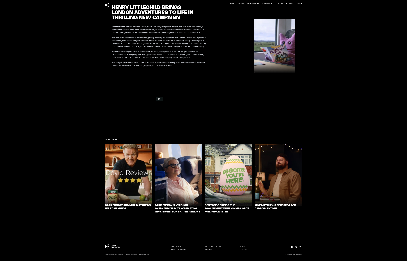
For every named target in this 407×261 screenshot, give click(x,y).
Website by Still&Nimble (294, 255)
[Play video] (159, 99)
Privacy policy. (144, 255)
